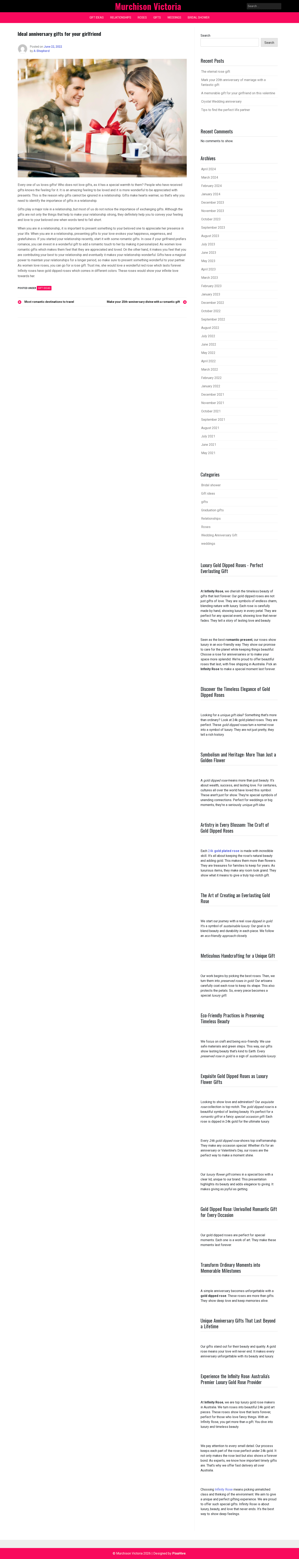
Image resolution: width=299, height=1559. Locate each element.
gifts (157, 17)
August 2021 (210, 428)
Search (205, 35)
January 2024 (210, 194)
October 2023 (211, 219)
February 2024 (211, 186)
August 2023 (210, 236)
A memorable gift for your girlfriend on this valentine (238, 93)
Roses (142, 17)
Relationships (120, 17)
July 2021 (208, 436)
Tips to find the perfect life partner (225, 110)
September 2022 (213, 319)
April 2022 (208, 361)
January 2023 (210, 294)
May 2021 (208, 453)
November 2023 (212, 211)
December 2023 (212, 202)
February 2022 (211, 378)
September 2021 (213, 420)
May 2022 (208, 353)
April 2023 (208, 269)
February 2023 (211, 286)
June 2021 (208, 445)
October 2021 (211, 411)
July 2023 (208, 244)
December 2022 (212, 303)
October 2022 (211, 311)
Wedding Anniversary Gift (219, 535)
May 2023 (208, 261)
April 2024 (208, 169)
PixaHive (179, 1553)
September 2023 (213, 227)
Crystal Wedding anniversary (221, 101)
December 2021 (212, 394)
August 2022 (210, 328)
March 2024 (209, 177)
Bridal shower (199, 17)
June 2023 (208, 253)
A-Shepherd (42, 51)
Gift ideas (96, 17)
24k (223, 851)
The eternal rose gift (215, 72)
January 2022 (210, 386)
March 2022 (209, 369)
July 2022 (208, 336)
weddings (174, 17)
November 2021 (212, 403)
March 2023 (209, 278)
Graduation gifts (212, 510)
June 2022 (208, 344)
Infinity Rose (224, 1489)
